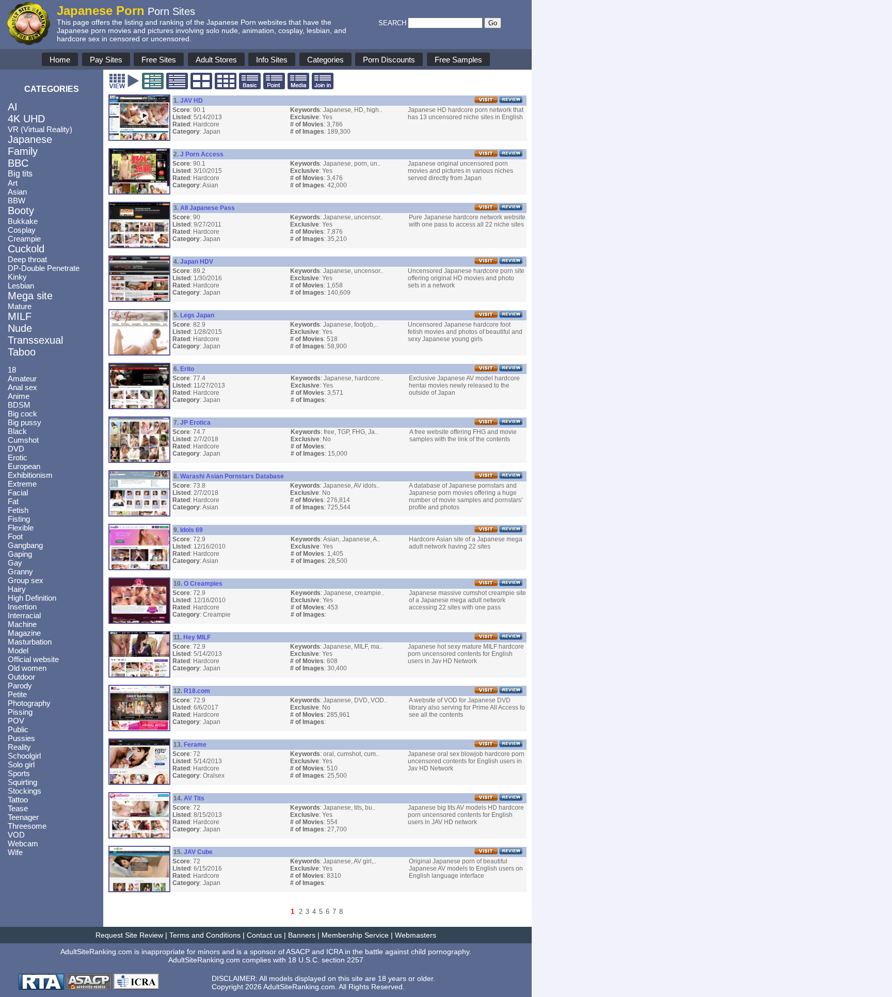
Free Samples (458, 59)
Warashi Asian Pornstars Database (232, 476)
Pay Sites (106, 59)
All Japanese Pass (207, 208)
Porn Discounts (389, 59)
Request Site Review (129, 935)
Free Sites (158, 59)
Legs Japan (197, 315)
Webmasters (415, 935)
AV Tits (194, 798)
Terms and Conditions (205, 935)
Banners (301, 935)
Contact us (264, 935)
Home (60, 59)
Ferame (195, 744)
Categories (325, 59)
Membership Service (355, 935)
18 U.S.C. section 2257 (325, 960)
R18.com (197, 691)
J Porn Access (202, 154)
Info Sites (272, 59)
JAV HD (191, 100)
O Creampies (203, 583)
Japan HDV (196, 261)
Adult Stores (216, 59)
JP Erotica (195, 422)
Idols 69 (191, 530)
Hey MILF (197, 637)
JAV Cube (198, 852)
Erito (187, 369)
